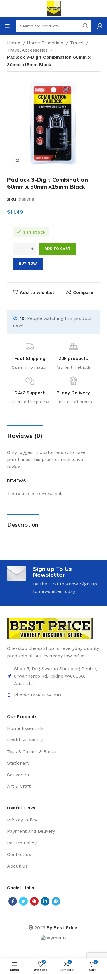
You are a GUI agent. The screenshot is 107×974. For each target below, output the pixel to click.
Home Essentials (46, 42)
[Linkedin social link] (45, 901)
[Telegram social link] (56, 901)
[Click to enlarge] (17, 160)
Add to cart (58, 248)
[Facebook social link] (12, 901)
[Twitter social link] (23, 901)
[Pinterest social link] (34, 901)
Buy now (28, 263)
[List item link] (53, 676)
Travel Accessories (28, 50)
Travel (77, 42)
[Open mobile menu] (7, 26)
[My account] (100, 26)
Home (14, 42)
